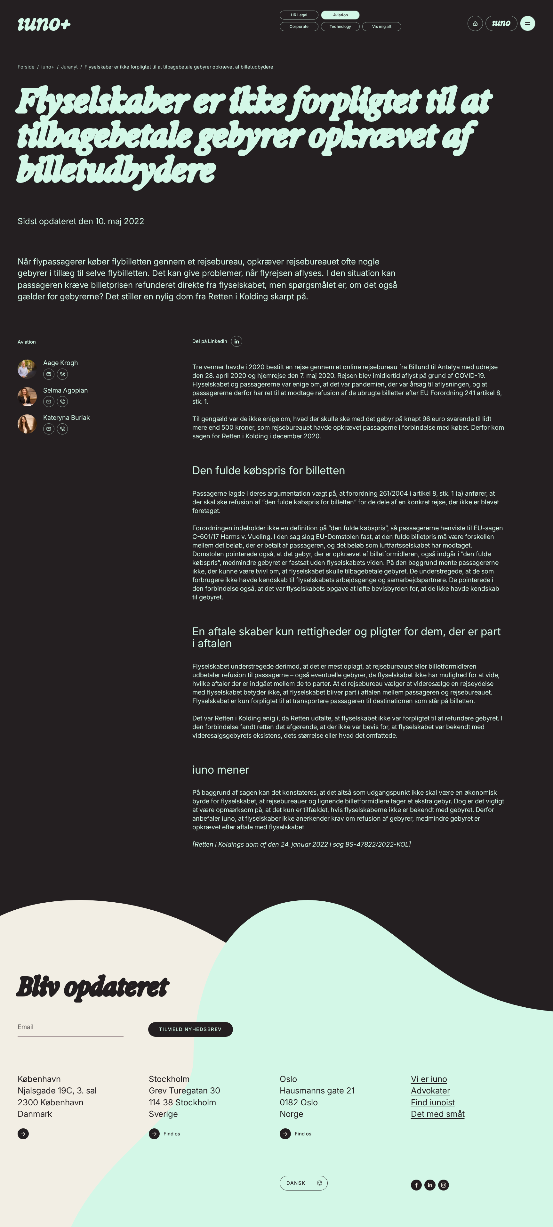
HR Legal (299, 14)
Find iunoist (433, 1102)
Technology (340, 26)
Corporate (299, 26)
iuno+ (47, 67)
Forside (26, 67)
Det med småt (438, 1114)
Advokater (430, 1090)
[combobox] (303, 1182)
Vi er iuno (429, 1079)
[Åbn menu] (527, 23)
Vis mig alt (381, 26)
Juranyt (69, 67)
